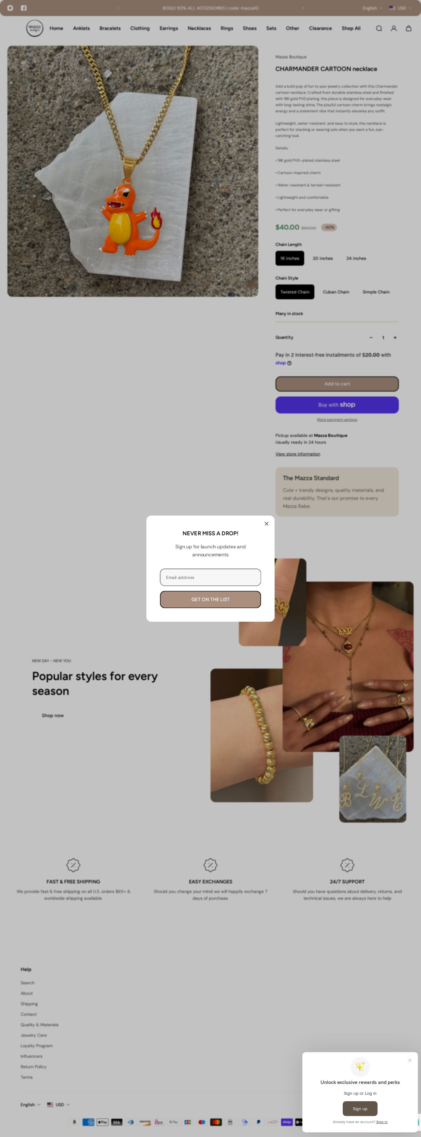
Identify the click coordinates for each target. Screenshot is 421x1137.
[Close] (266, 523)
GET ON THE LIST (210, 599)
